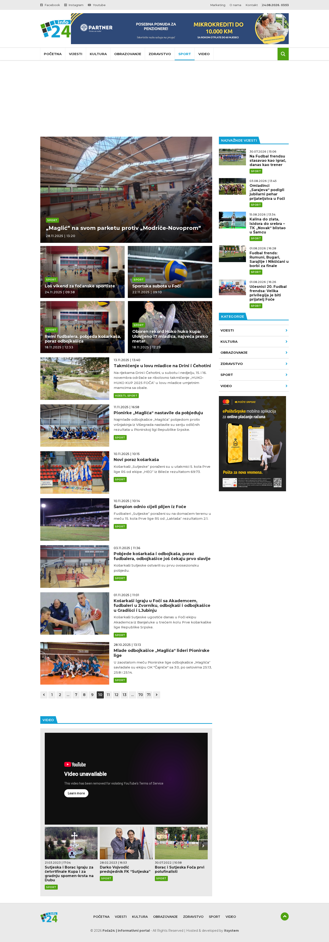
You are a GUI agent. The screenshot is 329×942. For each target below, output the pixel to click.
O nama (235, 5)
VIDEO (226, 386)
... (68, 695)
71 (149, 695)
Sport (184, 54)
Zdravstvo (160, 54)
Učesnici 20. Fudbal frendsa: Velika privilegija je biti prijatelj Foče (268, 293)
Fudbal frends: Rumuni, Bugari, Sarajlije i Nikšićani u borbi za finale (269, 259)
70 (140, 695)
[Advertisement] (164, 98)
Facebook (52, 5)
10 (100, 695)
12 (116, 695)
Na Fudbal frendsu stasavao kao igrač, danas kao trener (268, 160)
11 (108, 695)
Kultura (98, 54)
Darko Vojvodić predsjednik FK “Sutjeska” (125, 869)
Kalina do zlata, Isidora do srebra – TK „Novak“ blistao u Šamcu (268, 225)
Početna (53, 54)
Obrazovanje (127, 54)
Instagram (75, 5)
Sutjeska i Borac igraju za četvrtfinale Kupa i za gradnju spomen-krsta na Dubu (69, 873)
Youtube (99, 5)
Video (204, 54)
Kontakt (252, 5)
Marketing (217, 5)
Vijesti (75, 54)
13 (124, 695)
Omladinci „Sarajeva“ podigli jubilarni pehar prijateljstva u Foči (267, 192)
